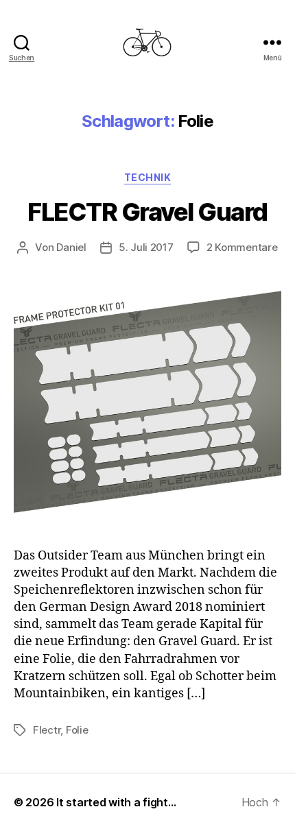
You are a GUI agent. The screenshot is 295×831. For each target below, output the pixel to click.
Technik (148, 177)
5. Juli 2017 (146, 247)
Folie (77, 729)
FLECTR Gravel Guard (147, 212)
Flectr (46, 729)
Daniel (71, 247)
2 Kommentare (242, 247)
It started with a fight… (116, 802)
